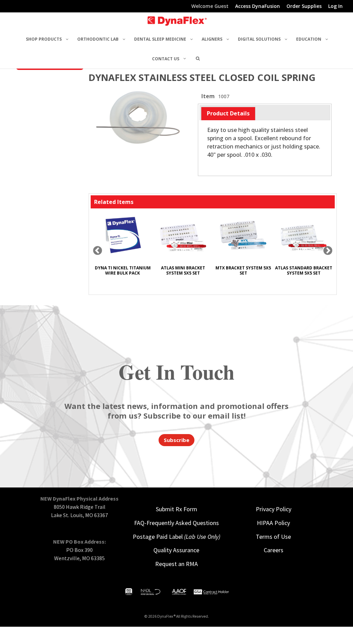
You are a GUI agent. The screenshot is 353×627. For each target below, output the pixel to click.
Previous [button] (97, 251)
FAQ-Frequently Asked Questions (176, 523)
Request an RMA (176, 564)
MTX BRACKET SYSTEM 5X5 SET (243, 270)
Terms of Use (273, 537)
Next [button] (328, 251)
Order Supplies (304, 6)
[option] (122, 248)
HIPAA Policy (273, 523)
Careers (273, 550)
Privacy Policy (273, 509)
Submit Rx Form (176, 509)
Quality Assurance (176, 550)
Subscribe (176, 439)
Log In (335, 6)
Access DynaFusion (257, 6)
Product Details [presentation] (228, 113)
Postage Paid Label (176, 537)
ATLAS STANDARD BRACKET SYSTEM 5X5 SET (303, 270)
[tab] (228, 113)
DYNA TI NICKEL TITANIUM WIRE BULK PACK (123, 270)
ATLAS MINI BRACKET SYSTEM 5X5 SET (183, 270)
